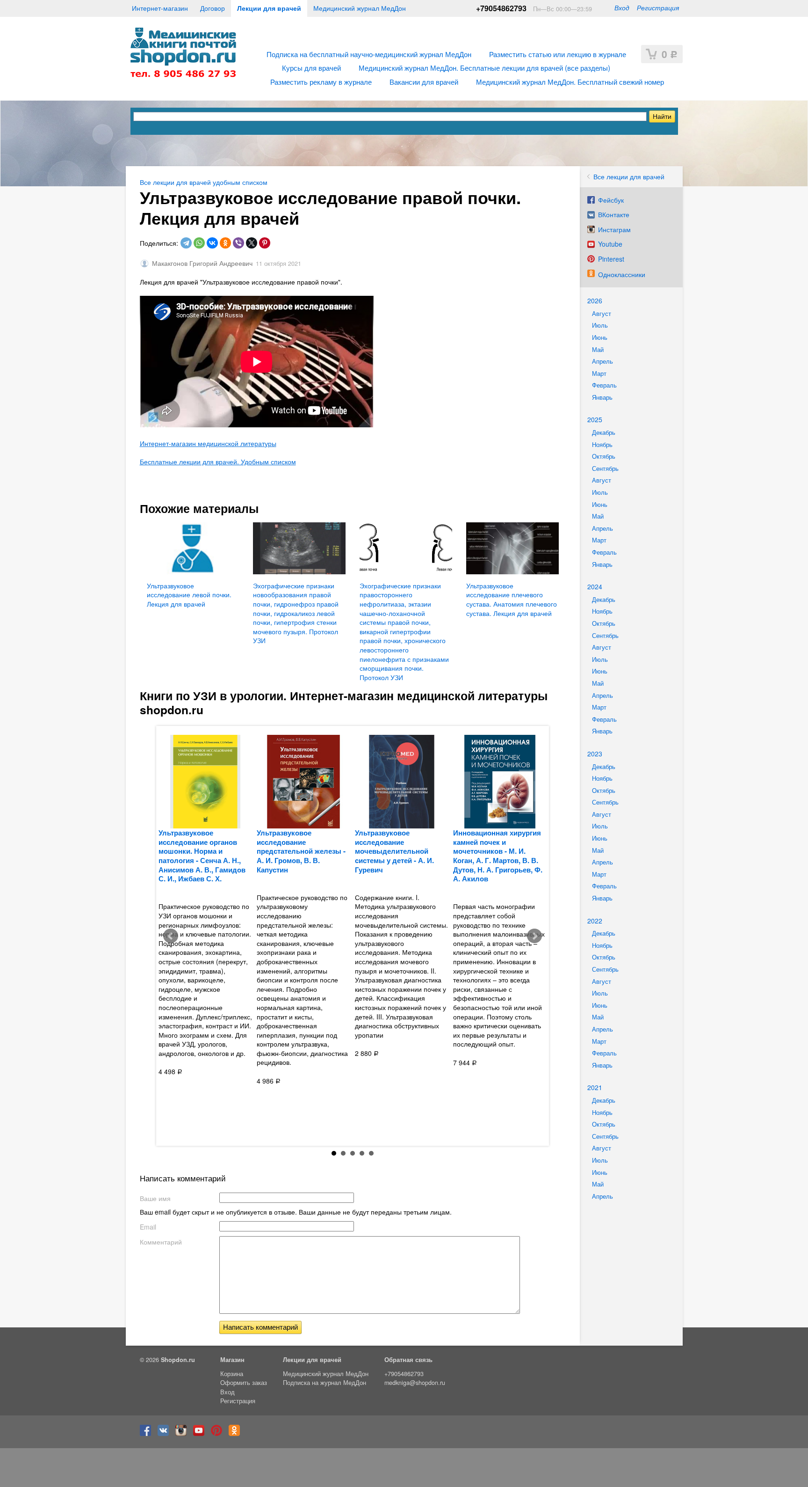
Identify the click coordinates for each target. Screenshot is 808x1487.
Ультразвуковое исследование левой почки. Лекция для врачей (189, 594)
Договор (212, 8)
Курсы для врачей (311, 67)
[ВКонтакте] (212, 243)
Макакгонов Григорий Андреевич (202, 263)
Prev (170, 936)
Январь (602, 397)
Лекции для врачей (269, 8)
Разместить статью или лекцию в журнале (557, 54)
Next (534, 936)
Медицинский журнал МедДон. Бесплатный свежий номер (570, 81)
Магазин (232, 1359)
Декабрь (603, 432)
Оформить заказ (243, 1382)
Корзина (231, 1374)
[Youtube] (201, 1433)
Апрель (602, 361)
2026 (594, 300)
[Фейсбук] (148, 1433)
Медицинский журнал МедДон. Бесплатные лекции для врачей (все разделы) (484, 67)
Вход (621, 7)
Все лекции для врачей (628, 176)
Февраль (604, 385)
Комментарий (161, 1241)
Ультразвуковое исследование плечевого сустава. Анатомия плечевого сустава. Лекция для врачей (511, 599)
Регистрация (658, 7)
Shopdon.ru (178, 1359)
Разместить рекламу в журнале (321, 81)
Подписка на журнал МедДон (324, 1382)
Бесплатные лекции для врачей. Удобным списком (218, 461)
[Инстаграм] (183, 1433)
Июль (600, 325)
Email (148, 1226)
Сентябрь (605, 468)
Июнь (599, 337)
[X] (251, 243)
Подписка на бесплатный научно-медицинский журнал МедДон (369, 54)
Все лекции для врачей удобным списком (203, 182)
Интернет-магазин (160, 8)
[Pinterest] (264, 243)
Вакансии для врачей (424, 81)
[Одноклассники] (225, 243)
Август (601, 313)
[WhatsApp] (199, 243)
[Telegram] (186, 243)
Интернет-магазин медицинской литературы (208, 443)
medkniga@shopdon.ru (414, 1382)
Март (599, 373)
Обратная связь (408, 1359)
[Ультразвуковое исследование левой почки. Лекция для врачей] (193, 548)
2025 (594, 419)
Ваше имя (155, 1198)
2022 (594, 920)
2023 (594, 753)
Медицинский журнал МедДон (359, 8)
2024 (594, 586)
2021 (594, 1087)
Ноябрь (602, 444)
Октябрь (603, 456)
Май (598, 349)
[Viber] (238, 243)
